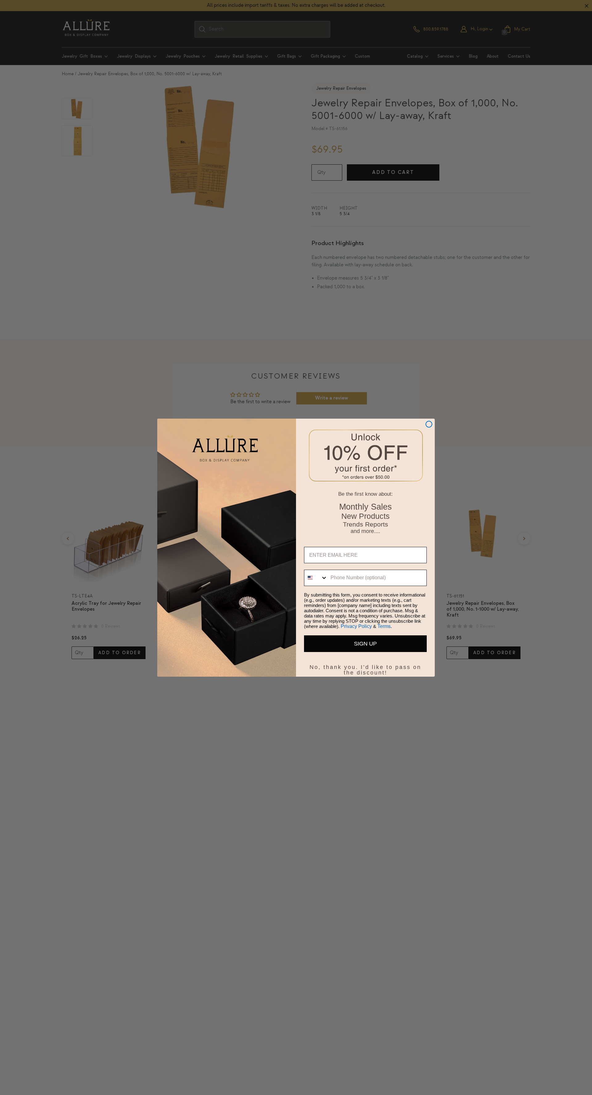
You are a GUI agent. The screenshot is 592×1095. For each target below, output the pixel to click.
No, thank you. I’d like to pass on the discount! (365, 665)
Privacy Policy (356, 626)
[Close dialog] (429, 424)
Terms (384, 626)
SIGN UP (365, 644)
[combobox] (315, 578)
